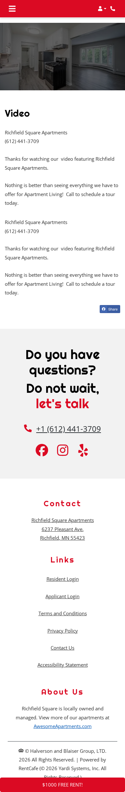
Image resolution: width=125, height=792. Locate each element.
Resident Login (62, 578)
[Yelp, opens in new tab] (83, 451)
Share (112, 308)
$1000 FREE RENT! (62, 784)
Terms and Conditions (62, 613)
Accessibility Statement (63, 664)
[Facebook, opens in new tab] (42, 451)
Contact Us (62, 647)
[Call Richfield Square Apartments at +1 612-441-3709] (113, 9)
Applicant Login (62, 596)
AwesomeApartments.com (63, 726)
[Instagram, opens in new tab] (62, 451)
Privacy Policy (62, 630)
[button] (102, 9)
